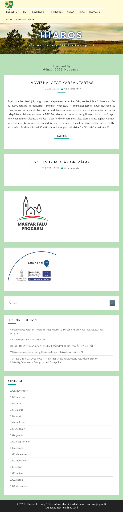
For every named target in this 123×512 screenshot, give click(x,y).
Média (82, 11)
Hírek (24, 11)
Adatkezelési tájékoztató (62, 507)
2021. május (16, 473)
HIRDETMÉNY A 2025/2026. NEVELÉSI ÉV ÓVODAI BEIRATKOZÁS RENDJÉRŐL (51, 345)
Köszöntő (11, 11)
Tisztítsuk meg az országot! (61, 162)
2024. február (17, 428)
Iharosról (56, 11)
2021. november (19, 460)
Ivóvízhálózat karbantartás (62, 82)
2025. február (17, 403)
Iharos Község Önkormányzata (46, 504)
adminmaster (72, 88)
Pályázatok (95, 11)
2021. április (16, 479)
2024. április (16, 416)
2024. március (17, 422)
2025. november (19, 390)
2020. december (18, 486)
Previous (7, 42)
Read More (62, 135)
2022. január (16, 447)
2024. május (16, 409)
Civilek (70, 11)
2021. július (16, 466)
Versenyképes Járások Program (27, 339)
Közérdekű (38, 11)
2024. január (16, 435)
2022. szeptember (20, 441)
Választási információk (18, 19)
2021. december (18, 454)
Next (116, 42)
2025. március (17, 397)
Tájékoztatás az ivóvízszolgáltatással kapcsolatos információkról (46, 352)
